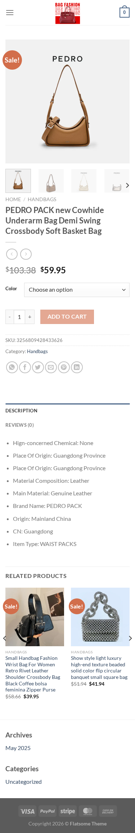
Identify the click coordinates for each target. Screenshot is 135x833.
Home (13, 199)
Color (11, 288)
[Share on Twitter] (38, 367)
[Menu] (9, 12)
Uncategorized (23, 781)
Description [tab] (21, 410)
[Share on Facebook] (25, 367)
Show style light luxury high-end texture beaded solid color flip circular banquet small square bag (99, 667)
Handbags (42, 199)
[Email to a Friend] (51, 367)
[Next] (118, 101)
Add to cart (67, 316)
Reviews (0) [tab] (19, 425)
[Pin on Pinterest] (64, 367)
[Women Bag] (68, 12)
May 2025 (18, 747)
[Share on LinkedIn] (77, 367)
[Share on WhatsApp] (12, 367)
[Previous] (16, 101)
